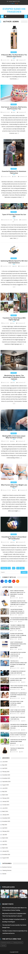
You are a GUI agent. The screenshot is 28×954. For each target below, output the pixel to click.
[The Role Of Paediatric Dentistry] (5, 750)
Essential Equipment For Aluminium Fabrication (14, 172)
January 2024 (5, 814)
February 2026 (5, 771)
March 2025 (5, 794)
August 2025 (5, 784)
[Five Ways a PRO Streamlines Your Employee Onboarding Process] (5, 726)
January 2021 (5, 851)
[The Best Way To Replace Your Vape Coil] (5, 719)
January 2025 (5, 801)
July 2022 (4, 834)
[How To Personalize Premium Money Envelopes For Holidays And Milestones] (5, 644)
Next (22, 568)
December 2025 (6, 775)
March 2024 (5, 811)
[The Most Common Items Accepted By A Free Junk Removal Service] (5, 627)
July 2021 (4, 841)
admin (13, 60)
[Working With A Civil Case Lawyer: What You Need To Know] (14, 420)
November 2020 (6, 854)
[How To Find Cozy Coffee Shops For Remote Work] (5, 712)
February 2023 (5, 831)
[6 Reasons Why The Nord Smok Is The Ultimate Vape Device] (14, 37)
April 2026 (4, 768)
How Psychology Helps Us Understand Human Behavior (18, 741)
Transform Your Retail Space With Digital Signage (14, 319)
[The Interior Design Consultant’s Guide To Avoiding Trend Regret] (5, 611)
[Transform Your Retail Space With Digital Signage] (14, 303)
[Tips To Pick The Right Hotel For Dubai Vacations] (5, 688)
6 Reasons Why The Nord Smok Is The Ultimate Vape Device (14, 55)
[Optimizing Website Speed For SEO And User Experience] (14, 250)
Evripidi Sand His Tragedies (14, 10)
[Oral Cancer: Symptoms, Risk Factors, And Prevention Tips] (14, 93)
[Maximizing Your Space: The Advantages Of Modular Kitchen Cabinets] (14, 360)
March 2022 (5, 838)
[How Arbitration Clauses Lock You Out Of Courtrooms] (5, 654)
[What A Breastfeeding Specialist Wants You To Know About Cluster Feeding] (5, 593)
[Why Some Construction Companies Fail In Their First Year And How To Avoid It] (5, 603)
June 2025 (4, 788)
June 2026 (4, 761)
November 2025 (6, 778)
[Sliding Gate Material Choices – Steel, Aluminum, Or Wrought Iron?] (5, 636)
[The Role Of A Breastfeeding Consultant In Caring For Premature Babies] (5, 663)
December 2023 (6, 818)
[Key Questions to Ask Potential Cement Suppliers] (5, 703)
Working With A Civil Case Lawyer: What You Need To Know (14, 437)
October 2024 (5, 804)
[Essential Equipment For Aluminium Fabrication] (14, 152)
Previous (4, 568)
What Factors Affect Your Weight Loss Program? (14, 485)
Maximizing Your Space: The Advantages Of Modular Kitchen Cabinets (14, 377)
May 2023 (4, 824)
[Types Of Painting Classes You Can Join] (14, 206)
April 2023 (4, 828)
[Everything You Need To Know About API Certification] (14, 524)
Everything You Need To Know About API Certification (14, 537)
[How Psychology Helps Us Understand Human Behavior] (5, 742)
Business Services (7, 867)
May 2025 (4, 791)
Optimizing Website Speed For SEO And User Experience (14, 261)
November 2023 (6, 821)
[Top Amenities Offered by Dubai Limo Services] (5, 673)
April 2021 (4, 844)
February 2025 (5, 798)
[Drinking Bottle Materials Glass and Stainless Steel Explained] (5, 695)
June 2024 (5, 808)
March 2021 (5, 847)
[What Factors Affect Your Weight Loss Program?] (14, 472)
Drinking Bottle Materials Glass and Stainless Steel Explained (18, 694)
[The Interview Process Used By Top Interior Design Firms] (5, 620)
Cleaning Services (6, 870)
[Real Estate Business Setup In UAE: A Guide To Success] (5, 734)
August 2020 (5, 857)
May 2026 (4, 765)
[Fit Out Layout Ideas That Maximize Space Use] (5, 680)
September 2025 (6, 781)
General (13, 52)
